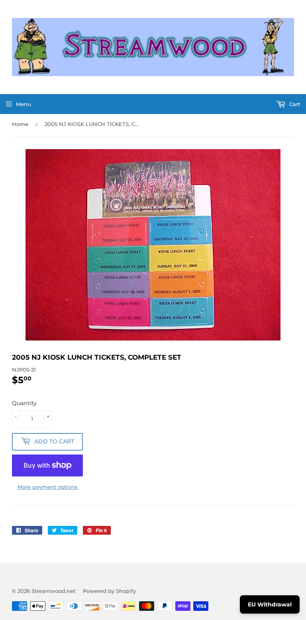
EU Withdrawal (270, 604)
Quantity (24, 403)
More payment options (48, 487)
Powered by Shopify (109, 591)
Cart (294, 104)
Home (20, 124)
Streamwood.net (53, 591)
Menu (23, 104)
